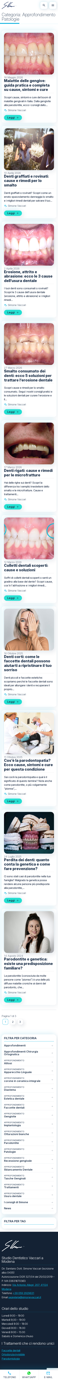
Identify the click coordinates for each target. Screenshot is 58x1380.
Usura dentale (14, 1195)
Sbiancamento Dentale (18, 1168)
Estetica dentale (14, 1097)
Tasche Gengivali (15, 1177)
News (7, 1208)
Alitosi (14, 1062)
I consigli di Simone (16, 1202)
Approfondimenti (15, 1045)
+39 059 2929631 (23, 1293)
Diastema (14, 1089)
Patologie (14, 1151)
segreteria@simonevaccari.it (24, 1297)
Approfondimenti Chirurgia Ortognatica (21, 1053)
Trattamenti (14, 1186)
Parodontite (14, 1142)
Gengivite (14, 1115)
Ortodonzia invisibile (13, 1354)
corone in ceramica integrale (22, 1080)
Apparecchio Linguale (18, 1071)
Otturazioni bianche (16, 1133)
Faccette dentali (14, 1106)
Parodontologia (11, 1358)
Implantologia (14, 1124)
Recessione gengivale (18, 1159)
